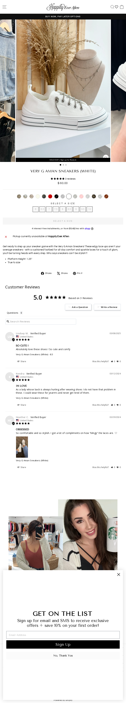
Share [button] (23, 361)
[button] (113, 361)
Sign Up (63, 644)
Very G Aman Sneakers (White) (32, 354)
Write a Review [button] (109, 307)
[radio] (19, 196)
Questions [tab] (12, 312)
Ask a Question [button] (80, 307)
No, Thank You (63, 655)
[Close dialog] (119, 574)
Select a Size (63, 203)
